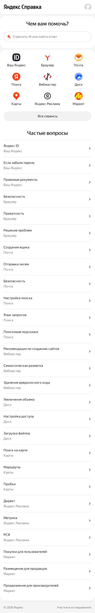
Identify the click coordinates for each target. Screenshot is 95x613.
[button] (87, 7)
